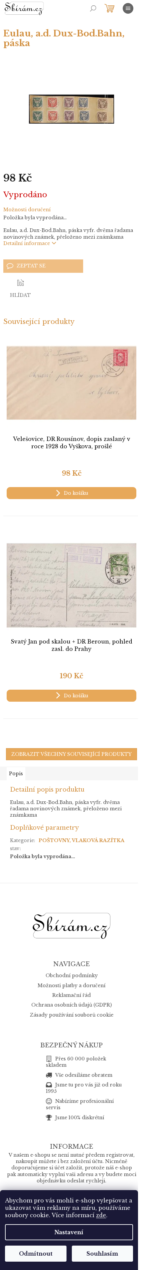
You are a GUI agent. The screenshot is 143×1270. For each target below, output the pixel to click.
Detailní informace (26, 243)
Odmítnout (36, 1253)
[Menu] (128, 8)
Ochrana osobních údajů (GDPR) (71, 1005)
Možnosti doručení (27, 210)
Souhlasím (102, 1253)
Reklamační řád (71, 995)
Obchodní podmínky (72, 975)
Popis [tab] (16, 774)
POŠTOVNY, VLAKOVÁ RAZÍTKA (81, 840)
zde (101, 1215)
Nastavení (69, 1232)
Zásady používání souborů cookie (71, 1015)
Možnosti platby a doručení (71, 986)
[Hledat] (93, 8)
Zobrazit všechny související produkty (71, 754)
